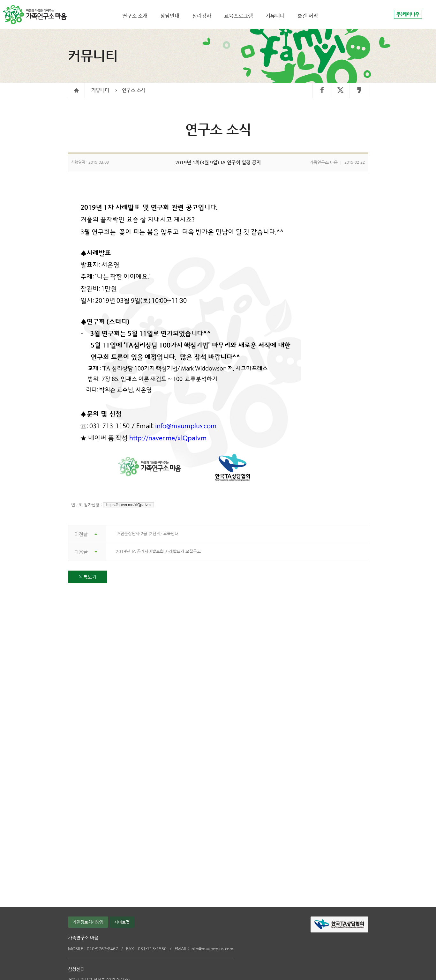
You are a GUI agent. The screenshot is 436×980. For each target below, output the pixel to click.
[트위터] (340, 90)
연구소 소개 (134, 16)
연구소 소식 (134, 90)
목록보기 (87, 577)
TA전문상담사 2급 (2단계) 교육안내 (147, 533)
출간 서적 (307, 16)
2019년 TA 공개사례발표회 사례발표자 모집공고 (158, 551)
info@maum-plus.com (204, 948)
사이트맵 (122, 922)
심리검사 (201, 16)
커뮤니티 (100, 90)
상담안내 (169, 16)
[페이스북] (321, 90)
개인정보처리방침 (88, 922)
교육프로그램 (238, 16)
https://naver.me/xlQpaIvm (128, 505)
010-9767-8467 (93, 948)
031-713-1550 (146, 948)
